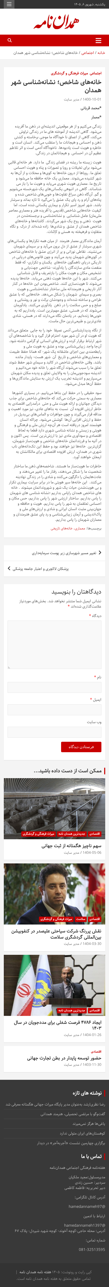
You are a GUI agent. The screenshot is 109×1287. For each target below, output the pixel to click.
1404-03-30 (92, 944)
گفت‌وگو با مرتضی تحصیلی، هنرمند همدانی (73, 1114)
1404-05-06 (92, 853)
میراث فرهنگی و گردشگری (69, 73)
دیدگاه (95, 616)
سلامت (80, 919)
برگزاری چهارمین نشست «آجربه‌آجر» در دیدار (71, 1143)
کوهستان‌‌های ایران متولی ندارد (82, 1133)
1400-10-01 (92, 99)
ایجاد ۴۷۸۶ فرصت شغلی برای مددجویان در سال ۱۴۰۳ (57, 1025)
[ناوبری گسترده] (98, 40)
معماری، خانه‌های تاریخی (68, 528)
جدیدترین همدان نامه (72, 833)
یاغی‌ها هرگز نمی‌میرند (88, 1124)
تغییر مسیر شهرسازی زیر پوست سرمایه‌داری (64, 553)
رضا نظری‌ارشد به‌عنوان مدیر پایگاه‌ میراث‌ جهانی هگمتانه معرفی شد (55, 1104)
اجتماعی (95, 73)
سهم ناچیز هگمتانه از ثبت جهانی (71, 845)
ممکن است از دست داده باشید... (68, 771)
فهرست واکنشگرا (9, 4)
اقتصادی (94, 833)
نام (97, 677)
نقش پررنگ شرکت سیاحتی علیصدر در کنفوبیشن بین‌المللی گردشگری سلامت (56, 934)
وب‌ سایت (94, 722)
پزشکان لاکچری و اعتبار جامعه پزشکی (41, 569)
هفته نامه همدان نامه (35, 1272)
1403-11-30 (92, 1065)
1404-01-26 (92, 1035)
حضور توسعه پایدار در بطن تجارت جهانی (64, 1058)
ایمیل (95, 699)
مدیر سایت (71, 99)
